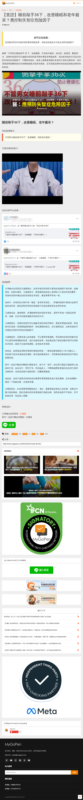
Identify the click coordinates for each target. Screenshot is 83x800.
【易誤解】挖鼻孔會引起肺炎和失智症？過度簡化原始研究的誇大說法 (61, 469)
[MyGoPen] (8, 3)
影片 (10, 10)
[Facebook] (6, 760)
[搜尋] (74, 3)
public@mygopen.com (19, 755)
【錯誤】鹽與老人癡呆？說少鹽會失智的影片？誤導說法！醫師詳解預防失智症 (34, 493)
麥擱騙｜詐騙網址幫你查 (13, 785)
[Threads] (24, 760)
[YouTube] (11, 760)
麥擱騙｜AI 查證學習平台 (13, 789)
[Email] (29, 760)
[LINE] (20, 760)
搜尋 (74, 772)
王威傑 (23, 413)
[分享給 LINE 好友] (9, 425)
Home (4, 10)
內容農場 (18, 10)
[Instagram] (15, 760)
